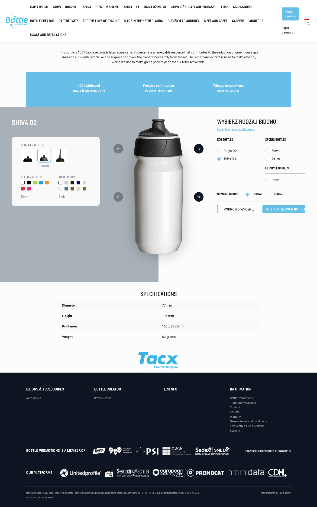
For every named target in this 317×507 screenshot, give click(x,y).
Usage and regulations (48, 35)
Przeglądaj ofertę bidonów (235, 129)
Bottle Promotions (241, 398)
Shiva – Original (65, 7)
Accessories (242, 7)
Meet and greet (215, 21)
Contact (235, 407)
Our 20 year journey (183, 21)
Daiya (39, 7)
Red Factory (285, 493)
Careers (238, 21)
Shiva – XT (131, 7)
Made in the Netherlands (143, 21)
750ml (278, 194)
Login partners (287, 30)
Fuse (224, 7)
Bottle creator (42, 21)
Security (235, 430)
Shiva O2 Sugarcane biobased (194, 7)
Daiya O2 (155, 7)
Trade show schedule (243, 402)
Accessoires (33, 398)
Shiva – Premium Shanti (101, 7)
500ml (257, 194)
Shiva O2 (229, 158)
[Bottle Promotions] (17, 21)
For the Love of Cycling (101, 21)
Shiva (276, 151)
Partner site (68, 21)
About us (256, 21)
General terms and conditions (248, 421)
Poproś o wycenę (239, 209)
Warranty (236, 416)
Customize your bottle (285, 209)
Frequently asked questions (247, 426)
